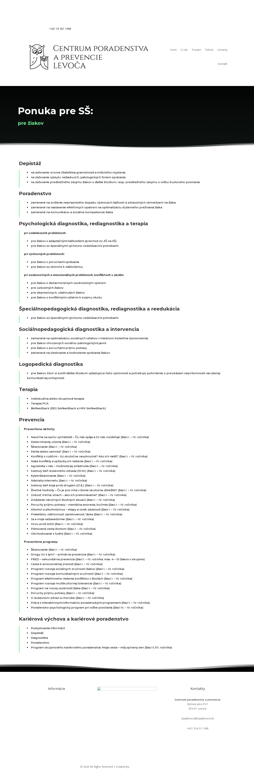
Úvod (173, 49)
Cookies (56, 709)
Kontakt (222, 64)
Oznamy (222, 49)
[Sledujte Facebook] (224, 24)
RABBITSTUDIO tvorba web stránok (152, 766)
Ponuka (196, 49)
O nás (184, 49)
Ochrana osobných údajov (56, 699)
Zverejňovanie (56, 719)
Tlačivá (209, 49)
